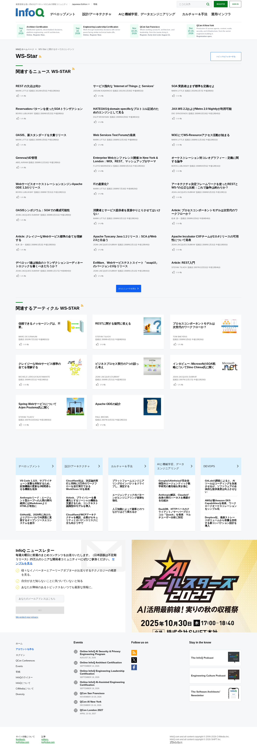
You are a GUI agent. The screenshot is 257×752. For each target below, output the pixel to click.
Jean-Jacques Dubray (183, 192)
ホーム (19, 643)
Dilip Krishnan (101, 117)
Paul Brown (101, 417)
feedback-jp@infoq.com (22, 740)
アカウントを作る (25, 649)
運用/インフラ (221, 14)
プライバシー (176, 742)
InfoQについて (23, 683)
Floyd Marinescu (102, 166)
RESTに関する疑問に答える (113, 323)
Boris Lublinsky (24, 113)
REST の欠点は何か (28, 86)
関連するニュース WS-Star (43, 71)
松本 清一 (176, 218)
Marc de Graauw (28, 337)
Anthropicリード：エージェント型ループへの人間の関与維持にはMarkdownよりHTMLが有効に (36, 501)
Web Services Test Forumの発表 (114, 135)
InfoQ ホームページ (25, 49)
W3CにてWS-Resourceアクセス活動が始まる (201, 135)
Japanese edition (79, 4)
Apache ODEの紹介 (108, 403)
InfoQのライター (24, 677)
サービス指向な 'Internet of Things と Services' (123, 86)
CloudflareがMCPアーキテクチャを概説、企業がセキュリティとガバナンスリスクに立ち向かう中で (82, 518)
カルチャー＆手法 (194, 14)
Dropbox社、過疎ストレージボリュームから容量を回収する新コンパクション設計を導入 (221, 521)
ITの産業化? (101, 184)
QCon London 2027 (91, 710)
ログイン (20, 655)
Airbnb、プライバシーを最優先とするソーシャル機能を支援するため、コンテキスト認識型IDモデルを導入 (82, 501)
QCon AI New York (90, 701)
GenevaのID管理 (26, 157)
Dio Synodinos (180, 113)
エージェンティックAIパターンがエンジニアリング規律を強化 (128, 497)
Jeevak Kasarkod (102, 91)
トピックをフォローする (225, 56)
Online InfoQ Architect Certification (101, 662)
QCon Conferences (25, 660)
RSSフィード (40, 56)
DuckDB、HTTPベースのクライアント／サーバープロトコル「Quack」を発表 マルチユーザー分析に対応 (175, 513)
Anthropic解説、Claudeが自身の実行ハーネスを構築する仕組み (174, 497)
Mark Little (22, 91)
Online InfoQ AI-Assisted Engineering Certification (102, 683)
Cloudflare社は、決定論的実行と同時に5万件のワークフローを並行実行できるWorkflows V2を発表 (82, 484)
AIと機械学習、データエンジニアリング (147, 14)
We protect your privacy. (27, 617)
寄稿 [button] (95, 4)
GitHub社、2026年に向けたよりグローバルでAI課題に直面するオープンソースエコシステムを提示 (36, 518)
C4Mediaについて (25, 688)
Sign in (235, 4)
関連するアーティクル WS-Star (47, 308)
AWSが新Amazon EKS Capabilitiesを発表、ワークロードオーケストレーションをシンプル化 (221, 504)
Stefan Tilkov (179, 267)
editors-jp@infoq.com (48, 740)
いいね (23, 96)
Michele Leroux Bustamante (34, 377)
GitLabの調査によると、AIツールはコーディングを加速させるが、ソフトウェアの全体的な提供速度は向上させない (221, 486)
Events (19, 666)
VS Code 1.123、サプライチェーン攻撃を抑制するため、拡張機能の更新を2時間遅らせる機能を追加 (36, 484)
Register (221, 4)
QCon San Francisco (92, 693)
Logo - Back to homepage (30, 12)
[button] (40, 610)
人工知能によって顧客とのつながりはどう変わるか (128, 510)
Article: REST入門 (183, 262)
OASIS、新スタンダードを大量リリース (41, 135)
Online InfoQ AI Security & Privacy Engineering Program (100, 652)
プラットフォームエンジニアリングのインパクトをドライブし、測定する (128, 483)
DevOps (209, 466)
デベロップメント (62, 14)
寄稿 (18, 672)
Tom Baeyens (180, 337)
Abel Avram (22, 162)
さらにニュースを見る (127, 288)
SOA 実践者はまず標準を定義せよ (193, 86)
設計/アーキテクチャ (97, 14)
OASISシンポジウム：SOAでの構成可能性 (43, 210)
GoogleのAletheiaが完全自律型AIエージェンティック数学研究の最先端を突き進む (174, 483)
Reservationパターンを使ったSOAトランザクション (49, 108)
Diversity (20, 694)
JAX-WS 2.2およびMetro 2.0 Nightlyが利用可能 (202, 108)
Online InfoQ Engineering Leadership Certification (102, 672)
